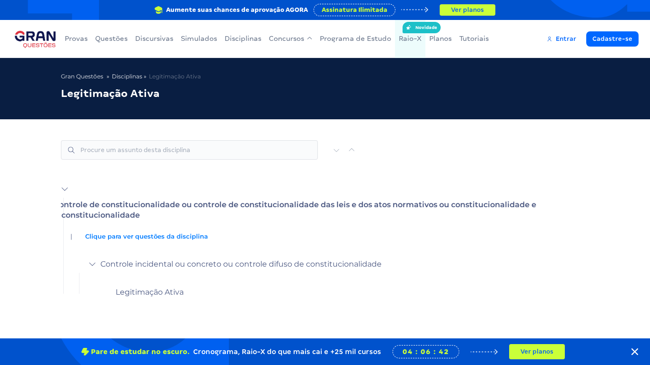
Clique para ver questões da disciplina (146, 236)
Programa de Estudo (355, 38)
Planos (440, 38)
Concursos (286, 38)
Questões (111, 38)
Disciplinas (243, 38)
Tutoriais (474, 38)
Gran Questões (82, 76)
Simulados (199, 38)
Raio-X (410, 33)
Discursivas (154, 38)
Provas (76, 38)
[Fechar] (634, 351)
